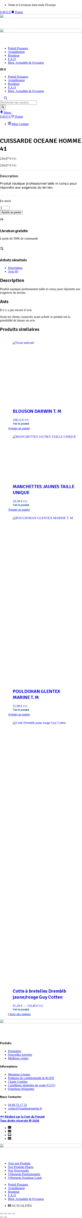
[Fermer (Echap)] (13, 1213)
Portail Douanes (18, 48)
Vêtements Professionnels (24, 1174)
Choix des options (19, 1014)
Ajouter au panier (11, 212)
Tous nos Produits (19, 1163)
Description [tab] (15, 268)
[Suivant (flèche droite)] (5, 1217)
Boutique (14, 55)
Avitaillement (16, 52)
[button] (41, 70)
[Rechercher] (3, 107)
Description (9, 176)
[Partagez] (9, 1213)
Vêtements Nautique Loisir (25, 1177)
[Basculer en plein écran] (5, 1213)
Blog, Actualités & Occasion (26, 62)
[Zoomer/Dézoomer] (1, 1213)
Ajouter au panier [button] (19, 428)
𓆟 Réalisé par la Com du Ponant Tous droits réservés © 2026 (22, 1119)
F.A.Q (12, 59)
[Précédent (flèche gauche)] (1, 1217)
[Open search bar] (5, 98)
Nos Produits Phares (20, 1167)
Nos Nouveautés (18, 1170)
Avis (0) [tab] (13, 271)
